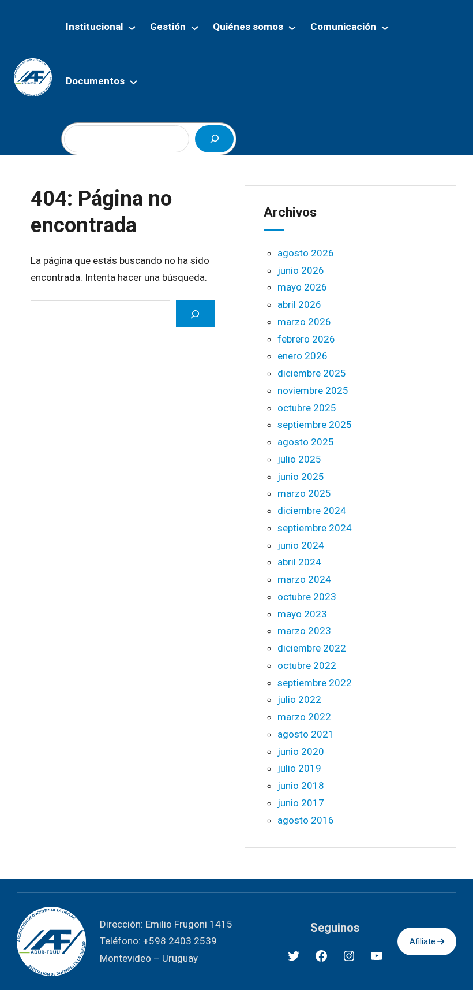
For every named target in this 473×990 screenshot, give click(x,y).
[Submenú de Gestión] (194, 27)
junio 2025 (300, 476)
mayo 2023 (302, 614)
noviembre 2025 (312, 390)
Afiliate (423, 941)
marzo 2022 (304, 717)
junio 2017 (300, 803)
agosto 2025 (305, 442)
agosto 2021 (305, 734)
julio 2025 (299, 459)
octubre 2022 (306, 665)
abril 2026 (299, 304)
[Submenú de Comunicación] (385, 27)
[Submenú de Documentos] (133, 81)
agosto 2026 (305, 253)
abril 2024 (299, 562)
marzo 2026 (304, 321)
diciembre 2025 (311, 373)
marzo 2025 (304, 493)
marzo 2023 (304, 631)
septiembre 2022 (314, 682)
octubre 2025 (306, 408)
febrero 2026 (306, 339)
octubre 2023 (306, 596)
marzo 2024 (304, 579)
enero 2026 (302, 356)
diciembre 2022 (311, 648)
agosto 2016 (305, 820)
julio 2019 (299, 768)
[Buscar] (214, 138)
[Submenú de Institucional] (131, 27)
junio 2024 (300, 545)
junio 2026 (300, 270)
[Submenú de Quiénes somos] (292, 27)
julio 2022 (299, 699)
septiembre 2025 (314, 424)
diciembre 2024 (311, 510)
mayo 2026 (302, 287)
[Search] (195, 313)
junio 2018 (300, 785)
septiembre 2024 (314, 528)
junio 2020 (300, 751)
